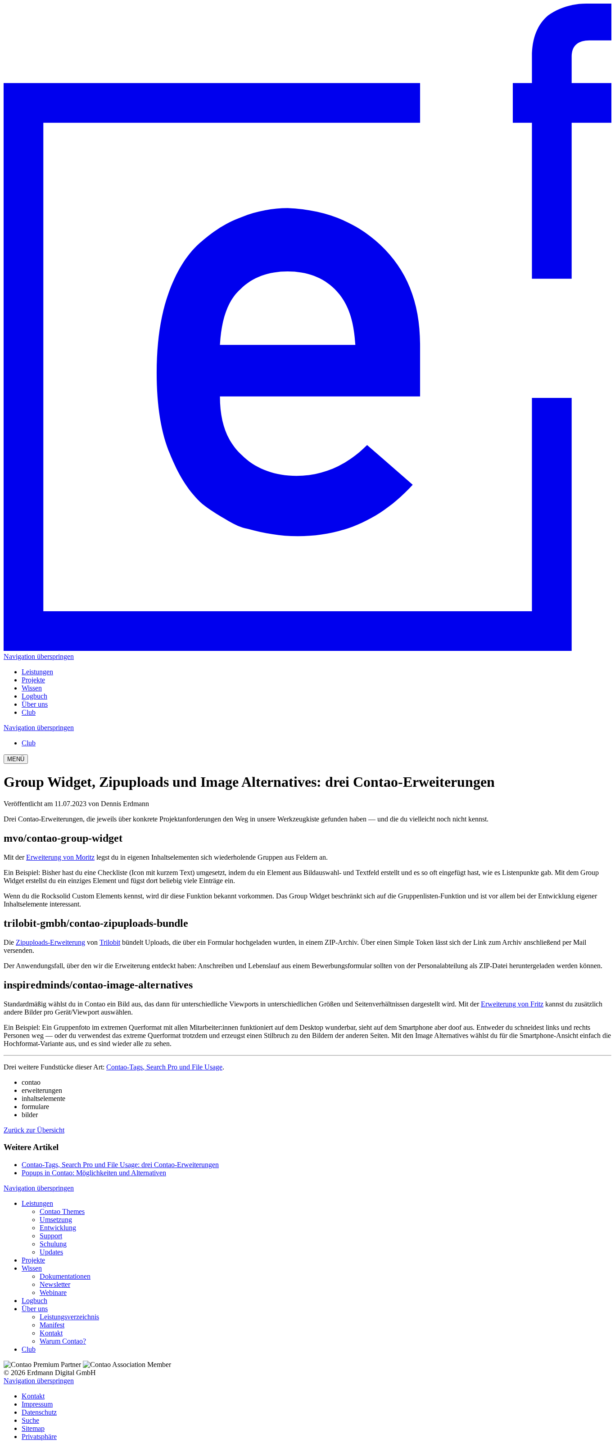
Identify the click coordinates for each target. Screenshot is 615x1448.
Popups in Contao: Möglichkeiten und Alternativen (94, 1173)
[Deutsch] (307, 648)
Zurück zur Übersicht (34, 1130)
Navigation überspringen (39, 656)
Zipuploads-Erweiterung (50, 942)
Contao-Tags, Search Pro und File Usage (164, 1067)
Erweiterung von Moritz (60, 857)
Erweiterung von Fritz (512, 1004)
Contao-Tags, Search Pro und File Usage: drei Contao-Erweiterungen (120, 1164)
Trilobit (109, 942)
